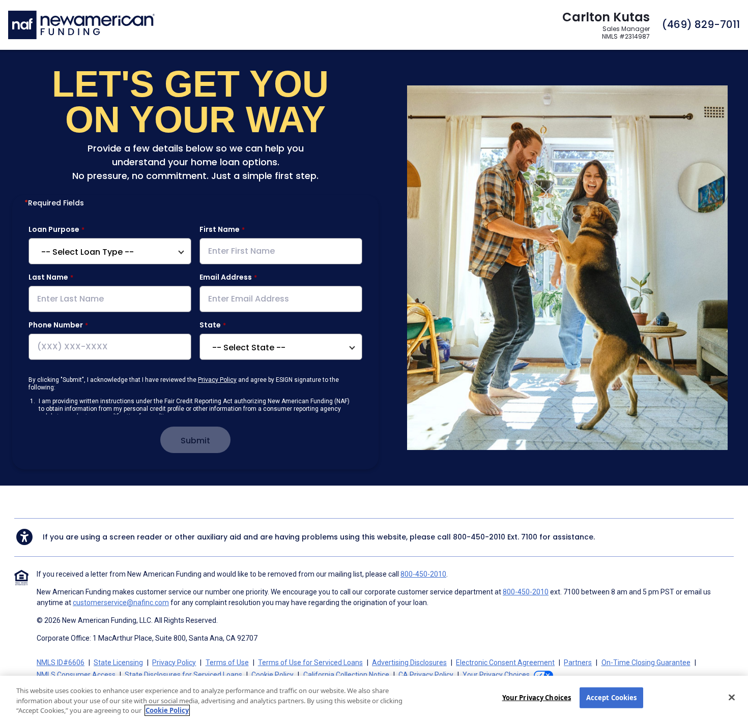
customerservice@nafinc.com (121, 602)
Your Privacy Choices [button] (496, 675)
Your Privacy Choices (536, 697)
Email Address (225, 277)
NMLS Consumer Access (76, 675)
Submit (195, 440)
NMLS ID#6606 (60, 662)
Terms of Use (227, 662)
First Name (219, 229)
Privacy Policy (217, 379)
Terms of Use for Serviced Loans (310, 662)
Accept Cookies (611, 697)
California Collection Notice (346, 675)
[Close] (732, 697)
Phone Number (55, 324)
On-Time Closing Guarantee (646, 662)
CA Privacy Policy (425, 675)
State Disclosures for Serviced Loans (183, 675)
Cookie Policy (272, 675)
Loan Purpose (53, 229)
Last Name (48, 277)
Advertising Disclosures (409, 662)
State (210, 324)
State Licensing (118, 662)
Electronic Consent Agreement (505, 662)
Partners (578, 662)
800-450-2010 (479, 537)
